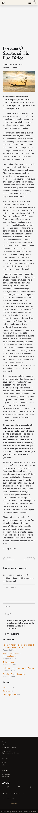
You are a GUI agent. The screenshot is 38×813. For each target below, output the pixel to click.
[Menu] (30, 2)
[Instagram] (30, 786)
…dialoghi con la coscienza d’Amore (18, 668)
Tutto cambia (8, 662)
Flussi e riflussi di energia (14, 674)
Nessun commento (11, 67)
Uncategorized (9, 695)
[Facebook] (7, 786)
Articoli (6, 687)
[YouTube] (19, 786)
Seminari (6, 691)
